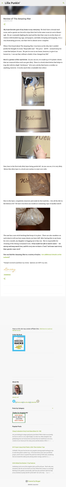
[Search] (64, 3)
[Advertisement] (33, 311)
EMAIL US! (15, 397)
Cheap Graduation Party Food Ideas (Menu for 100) (26, 431)
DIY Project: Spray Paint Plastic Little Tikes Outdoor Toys (28, 447)
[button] (4, 24)
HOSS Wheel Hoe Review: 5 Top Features (23, 463)
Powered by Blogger (34, 481)
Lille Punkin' (12, 2)
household (7, 274)
